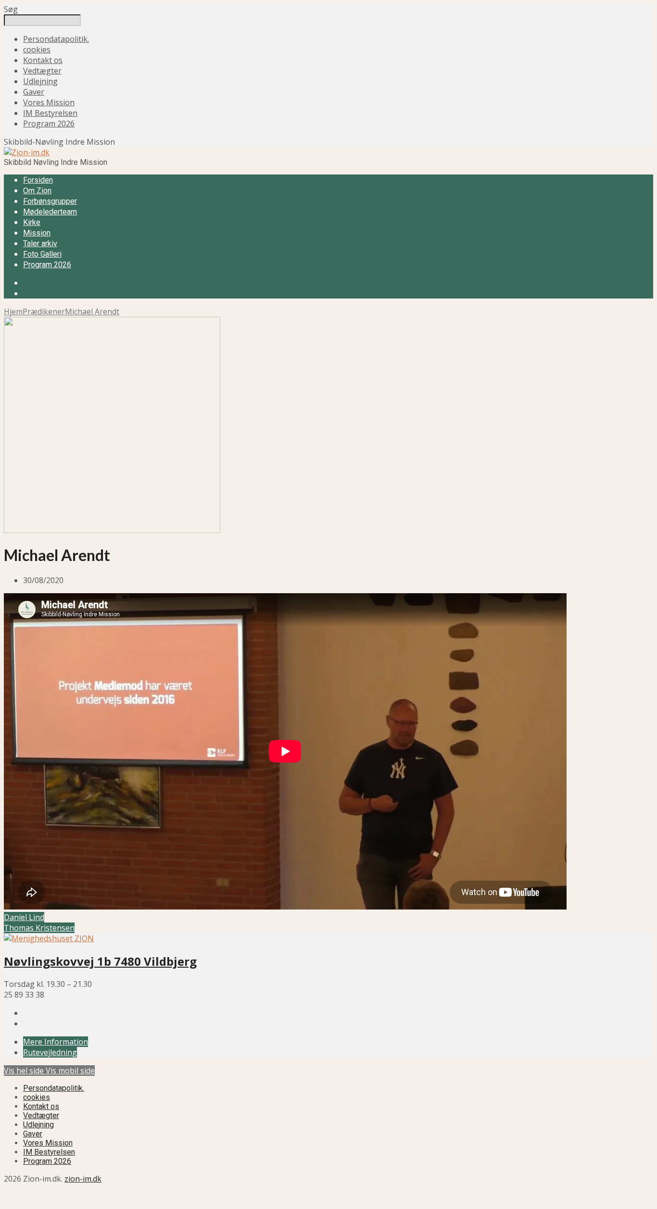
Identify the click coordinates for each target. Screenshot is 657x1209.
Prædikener (44, 311)
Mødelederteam (50, 211)
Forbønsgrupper (50, 201)
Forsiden (38, 180)
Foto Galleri (42, 254)
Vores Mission (49, 102)
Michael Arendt (92, 311)
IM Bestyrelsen (50, 113)
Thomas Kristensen (39, 927)
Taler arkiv (40, 243)
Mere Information (55, 1041)
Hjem (13, 311)
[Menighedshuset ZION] (49, 938)
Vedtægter (42, 70)
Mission (37, 232)
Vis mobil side (70, 1070)
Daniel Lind (24, 917)
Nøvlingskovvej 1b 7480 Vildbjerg (100, 961)
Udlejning (40, 81)
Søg (11, 9)
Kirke (31, 222)
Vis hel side (25, 1070)
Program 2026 (49, 123)
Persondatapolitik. (56, 39)
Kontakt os (43, 60)
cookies (37, 49)
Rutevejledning (50, 1052)
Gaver (33, 92)
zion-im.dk (82, 1178)
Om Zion (37, 190)
